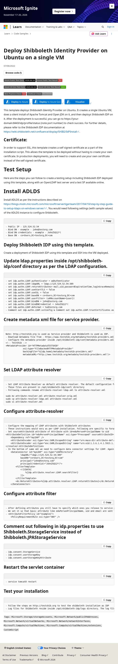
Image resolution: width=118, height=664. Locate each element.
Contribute (57, 655)
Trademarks (26, 659)
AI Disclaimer (9, 655)
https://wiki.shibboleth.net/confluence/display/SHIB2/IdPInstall (40, 131)
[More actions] (111, 33)
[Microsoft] (6, 27)
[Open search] (103, 27)
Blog (44, 655)
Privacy (70, 655)
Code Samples (21, 33)
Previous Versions (29, 655)
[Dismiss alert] (111, 6)
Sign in (110, 26)
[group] (59, 296)
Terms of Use (9, 659)
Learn (7, 33)
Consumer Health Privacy (93, 655)
